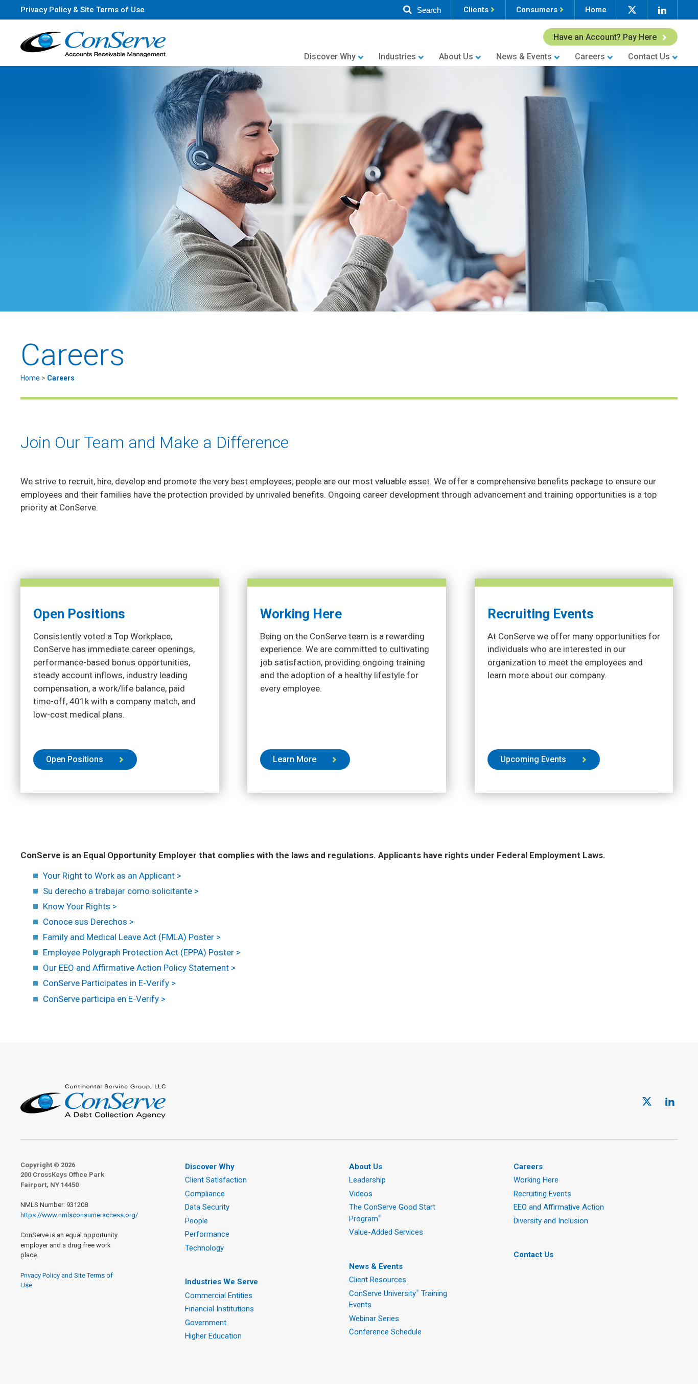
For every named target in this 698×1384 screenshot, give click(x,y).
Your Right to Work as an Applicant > (112, 875)
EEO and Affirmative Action (559, 1207)
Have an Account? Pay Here (605, 37)
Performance (207, 1234)
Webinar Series (374, 1318)
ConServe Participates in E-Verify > (109, 983)
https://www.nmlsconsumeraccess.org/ (79, 1215)
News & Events (524, 56)
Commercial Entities (218, 1295)
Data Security (207, 1207)
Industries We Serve (221, 1281)
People (196, 1220)
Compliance (205, 1193)
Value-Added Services (386, 1232)
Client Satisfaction (216, 1180)
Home (596, 9)
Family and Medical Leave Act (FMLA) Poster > (132, 937)
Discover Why (330, 56)
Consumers (536, 9)
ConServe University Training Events (398, 1299)
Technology (204, 1248)
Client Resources (377, 1279)
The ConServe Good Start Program (392, 1212)
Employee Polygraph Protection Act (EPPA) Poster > (142, 952)
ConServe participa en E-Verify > (104, 999)
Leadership (367, 1180)
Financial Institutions (219, 1308)
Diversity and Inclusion (551, 1220)
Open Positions (74, 759)
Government (205, 1322)
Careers (590, 56)
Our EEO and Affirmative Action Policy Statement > (139, 968)
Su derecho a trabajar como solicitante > (121, 891)
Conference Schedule (385, 1331)
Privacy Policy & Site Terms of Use (82, 9)
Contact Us (649, 56)
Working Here (536, 1180)
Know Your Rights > (80, 906)
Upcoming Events (533, 759)
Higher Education (213, 1336)
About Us (456, 56)
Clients (475, 9)
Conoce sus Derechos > (88, 922)
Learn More (294, 759)
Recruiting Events (542, 1193)
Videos (361, 1193)
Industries (397, 56)
